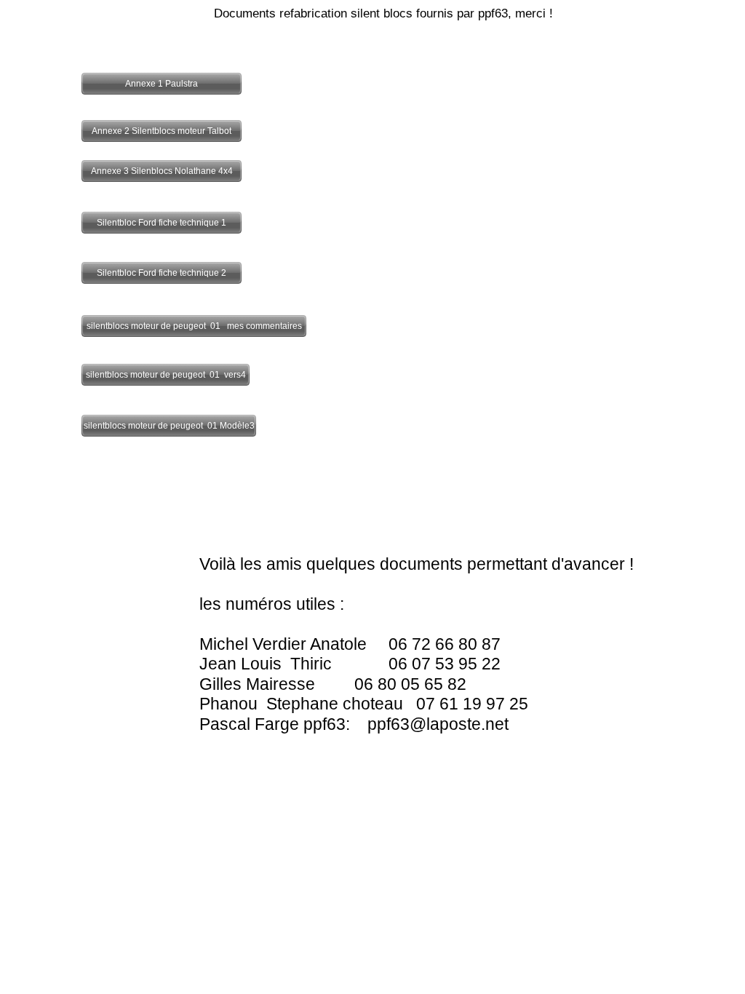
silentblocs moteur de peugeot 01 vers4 (166, 375)
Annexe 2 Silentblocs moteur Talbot (161, 131)
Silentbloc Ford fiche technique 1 (161, 223)
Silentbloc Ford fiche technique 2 (161, 273)
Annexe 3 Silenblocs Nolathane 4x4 (162, 171)
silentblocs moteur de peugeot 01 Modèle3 (169, 426)
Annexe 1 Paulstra (161, 84)
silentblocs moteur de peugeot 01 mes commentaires (194, 326)
